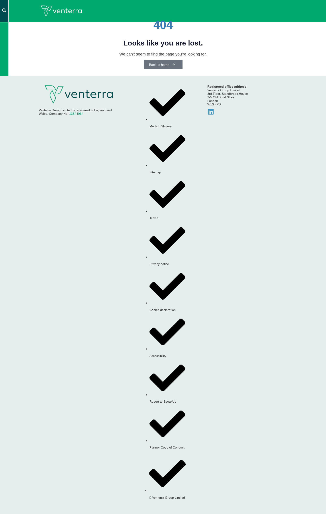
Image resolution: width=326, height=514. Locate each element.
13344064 (76, 113)
